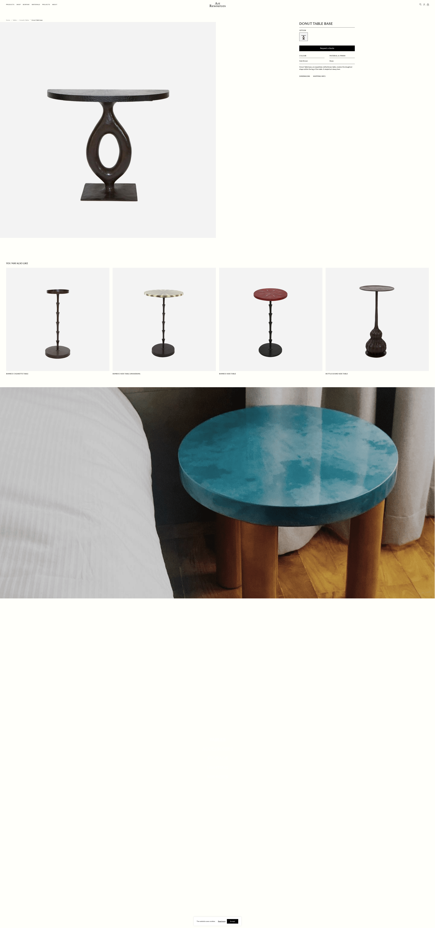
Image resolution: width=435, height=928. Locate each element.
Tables (15, 20)
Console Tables (24, 20)
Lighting (217, 767)
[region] (217, 921)
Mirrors (217, 777)
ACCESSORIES (217, 749)
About (54, 4)
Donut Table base (37, 20)
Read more (222, 921)
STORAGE (217, 758)
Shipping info (319, 76)
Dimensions (304, 76)
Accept (232, 921)
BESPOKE (26, 4)
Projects (46, 4)
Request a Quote (327, 48)
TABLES (217, 740)
